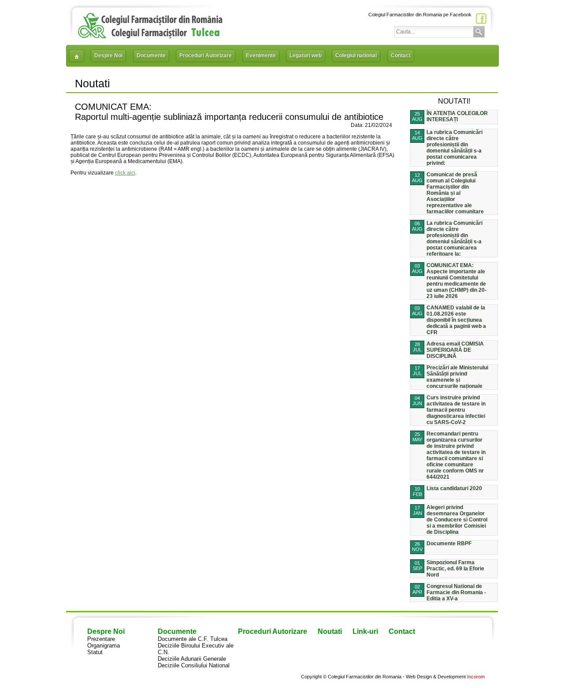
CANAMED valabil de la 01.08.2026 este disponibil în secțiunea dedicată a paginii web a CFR (456, 320)
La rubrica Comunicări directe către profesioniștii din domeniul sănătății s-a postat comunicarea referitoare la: (454, 238)
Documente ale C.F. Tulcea (192, 639)
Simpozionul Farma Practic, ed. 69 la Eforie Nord (455, 568)
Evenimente (261, 55)
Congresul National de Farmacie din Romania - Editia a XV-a (456, 592)
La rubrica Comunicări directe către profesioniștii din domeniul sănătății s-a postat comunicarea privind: (454, 147)
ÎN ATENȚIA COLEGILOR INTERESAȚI (457, 116)
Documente (151, 55)
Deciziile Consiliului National (194, 665)
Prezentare (101, 639)
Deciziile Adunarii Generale (192, 658)
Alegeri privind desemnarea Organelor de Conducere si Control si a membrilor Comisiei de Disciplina (457, 519)
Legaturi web (305, 55)
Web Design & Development (436, 676)
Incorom (476, 676)
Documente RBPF (449, 543)
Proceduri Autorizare (205, 55)
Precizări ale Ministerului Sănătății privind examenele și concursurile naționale (457, 377)
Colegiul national (356, 55)
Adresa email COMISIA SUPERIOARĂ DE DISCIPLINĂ (455, 350)
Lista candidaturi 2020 (454, 488)
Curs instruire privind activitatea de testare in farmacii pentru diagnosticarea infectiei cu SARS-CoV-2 (456, 410)
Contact (401, 55)
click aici (125, 173)
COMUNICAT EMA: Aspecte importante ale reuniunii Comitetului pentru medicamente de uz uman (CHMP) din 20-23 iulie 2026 (456, 280)
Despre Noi (108, 55)
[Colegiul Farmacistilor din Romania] (150, 36)
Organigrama (103, 645)
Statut (95, 652)
